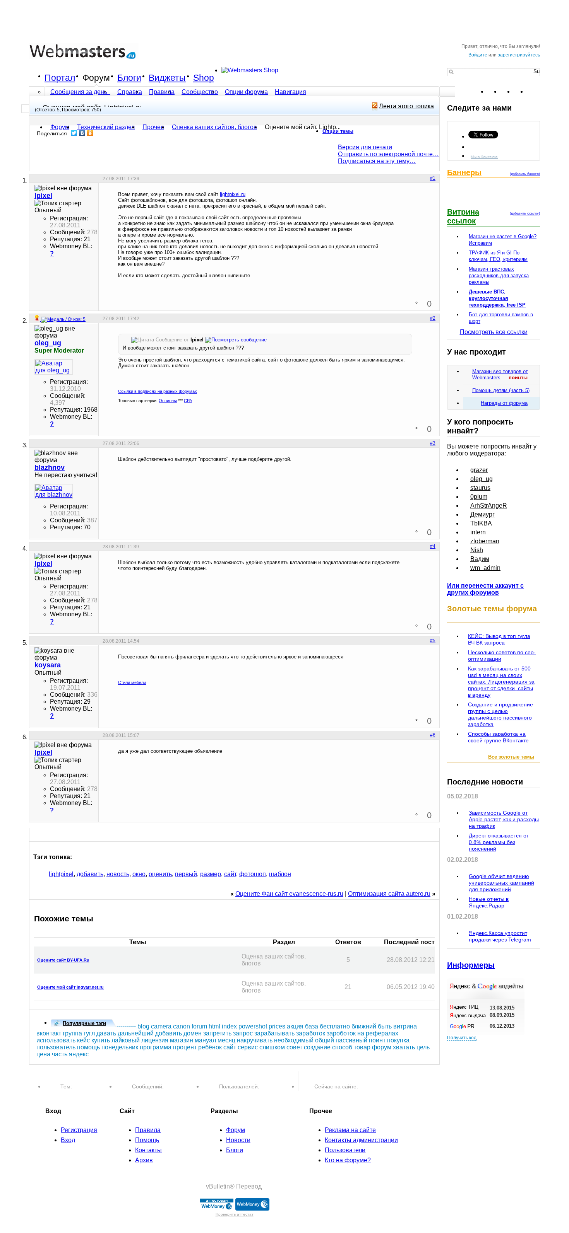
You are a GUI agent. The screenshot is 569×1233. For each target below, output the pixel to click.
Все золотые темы (511, 757)
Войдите (477, 55)
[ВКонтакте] (82, 133)
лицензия (154, 1040)
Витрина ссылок (463, 216)
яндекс (79, 1054)
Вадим (479, 559)
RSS (533, 91)
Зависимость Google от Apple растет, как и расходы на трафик (504, 819)
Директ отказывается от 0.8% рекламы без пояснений (499, 842)
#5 (432, 640)
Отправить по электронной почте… (388, 154)
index (229, 1026)
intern (478, 532)
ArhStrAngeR (488, 505)
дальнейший (136, 1033)
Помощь (147, 1140)
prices (277, 1026)
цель (423, 1047)
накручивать (255, 1040)
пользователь (55, 1047)
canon (181, 1026)
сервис (248, 1047)
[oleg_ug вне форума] (53, 367)
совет (294, 1047)
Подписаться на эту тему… (377, 161)
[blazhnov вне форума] (53, 491)
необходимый (294, 1040)
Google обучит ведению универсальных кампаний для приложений (501, 882)
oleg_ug (481, 479)
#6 (432, 735)
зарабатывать (274, 1033)
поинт (377, 1040)
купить (100, 1040)
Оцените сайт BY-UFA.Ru (63, 960)
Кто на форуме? (348, 1160)
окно (139, 874)
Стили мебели (132, 682)
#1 (432, 178)
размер (210, 874)
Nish (476, 550)
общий (324, 1040)
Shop (203, 78)
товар (362, 1047)
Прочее (153, 127)
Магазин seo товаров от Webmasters (500, 374)
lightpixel (61, 874)
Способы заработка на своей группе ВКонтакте (498, 737)
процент (185, 1047)
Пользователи (345, 1150)
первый (186, 874)
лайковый (125, 1040)
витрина (405, 1026)
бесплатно (335, 1026)
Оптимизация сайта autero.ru (389, 893)
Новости (238, 1140)
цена (43, 1054)
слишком (272, 1047)
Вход (68, 1140)
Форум (96, 78)
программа (155, 1047)
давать (106, 1033)
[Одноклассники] (90, 133)
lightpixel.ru (232, 194)
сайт (230, 874)
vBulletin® (220, 1186)
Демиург (482, 514)
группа (72, 1033)
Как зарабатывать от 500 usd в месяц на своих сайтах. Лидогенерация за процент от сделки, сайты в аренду (501, 681)
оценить (160, 874)
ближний (363, 1026)
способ (342, 1047)
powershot (252, 1026)
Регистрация (79, 1130)
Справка (129, 92)
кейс (83, 1040)
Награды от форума (504, 403)
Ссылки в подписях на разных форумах (157, 391)
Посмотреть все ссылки (494, 332)
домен (192, 1033)
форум (381, 1047)
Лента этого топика (406, 106)
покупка (398, 1040)
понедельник (119, 1047)
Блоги (129, 78)
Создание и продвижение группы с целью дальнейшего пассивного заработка (500, 714)
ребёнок (210, 1047)
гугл (89, 1033)
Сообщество (200, 92)
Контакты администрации (361, 1140)
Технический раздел (106, 127)
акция (295, 1026)
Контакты (148, 1150)
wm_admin (485, 567)
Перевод (249, 1186)
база (311, 1026)
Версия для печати (365, 147)
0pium (478, 496)
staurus (480, 487)
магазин (181, 1040)
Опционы (168, 400)
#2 (432, 318)
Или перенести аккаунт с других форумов (485, 589)
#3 (432, 443)
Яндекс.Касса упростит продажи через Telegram (500, 936)
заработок (310, 1033)
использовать (55, 1040)
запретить (217, 1033)
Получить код (461, 1037)
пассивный (351, 1040)
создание (317, 1047)
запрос (243, 1033)
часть (59, 1054)
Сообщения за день (79, 92)
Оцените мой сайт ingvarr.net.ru (70, 987)
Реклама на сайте (350, 1130)
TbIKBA (481, 523)
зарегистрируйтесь (519, 55)
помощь (88, 1047)
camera (161, 1026)
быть (385, 1026)
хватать (404, 1047)
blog (143, 1026)
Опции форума (246, 92)
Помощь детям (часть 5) (501, 390)
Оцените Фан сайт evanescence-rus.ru (289, 893)
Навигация (290, 92)
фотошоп (252, 874)
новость (117, 874)
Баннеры (464, 172)
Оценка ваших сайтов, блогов (214, 127)
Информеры (471, 965)
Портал (60, 78)
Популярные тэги (84, 1023)
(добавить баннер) (525, 174)
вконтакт (48, 1033)
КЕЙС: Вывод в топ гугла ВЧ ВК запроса (499, 639)
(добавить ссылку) (525, 213)
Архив (144, 1160)
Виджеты (167, 78)
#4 (432, 546)
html (214, 1026)
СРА (188, 400)
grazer (479, 470)
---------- (126, 1026)
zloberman (484, 541)
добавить (90, 874)
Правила (162, 92)
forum (199, 1026)
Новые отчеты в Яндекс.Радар (489, 902)
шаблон (280, 874)
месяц (226, 1040)
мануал (205, 1040)
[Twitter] (74, 133)
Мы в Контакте (484, 156)
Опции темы (337, 131)
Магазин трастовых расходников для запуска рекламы (499, 275)
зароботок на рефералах (362, 1033)
